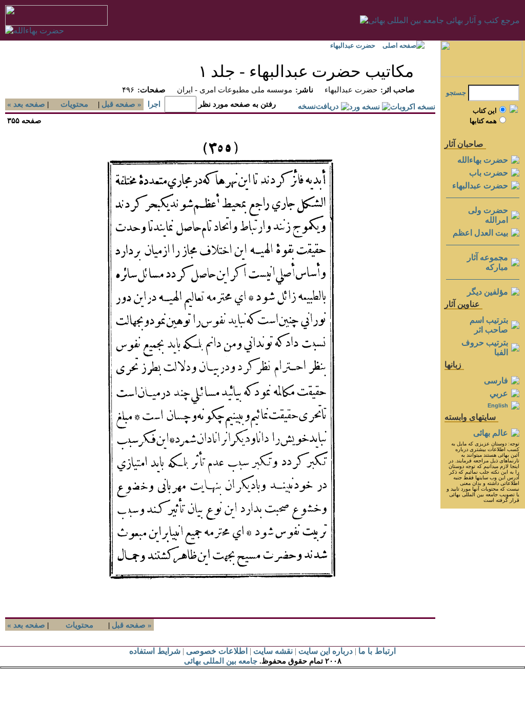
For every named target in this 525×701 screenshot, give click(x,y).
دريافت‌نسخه (318, 106)
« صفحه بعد (25, 104)
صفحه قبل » (123, 104)
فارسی (496, 380)
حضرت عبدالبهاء (352, 45)
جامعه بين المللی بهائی (220, 661)
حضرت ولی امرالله (488, 215)
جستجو (456, 92)
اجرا (154, 104)
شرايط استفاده (154, 651)
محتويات (74, 104)
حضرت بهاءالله (482, 159)
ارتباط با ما (376, 651)
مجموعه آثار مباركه (487, 262)
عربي (499, 393)
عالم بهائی (490, 433)
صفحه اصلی (399, 45)
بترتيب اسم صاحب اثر (489, 325)
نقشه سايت (273, 651)
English (498, 405)
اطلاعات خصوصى (217, 651)
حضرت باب (488, 172)
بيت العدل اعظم (480, 232)
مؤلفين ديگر (487, 291)
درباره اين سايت (325, 651)
